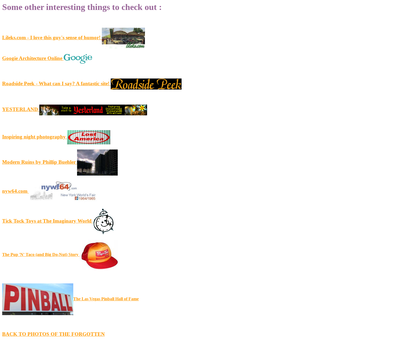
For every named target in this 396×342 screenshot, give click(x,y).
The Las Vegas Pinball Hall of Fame (106, 299)
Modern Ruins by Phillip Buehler (39, 162)
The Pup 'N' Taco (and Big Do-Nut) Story (40, 254)
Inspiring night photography (34, 137)
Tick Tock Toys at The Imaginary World (47, 221)
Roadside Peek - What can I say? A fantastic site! (56, 83)
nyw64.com (15, 191)
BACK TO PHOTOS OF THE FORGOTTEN (53, 334)
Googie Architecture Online (33, 58)
